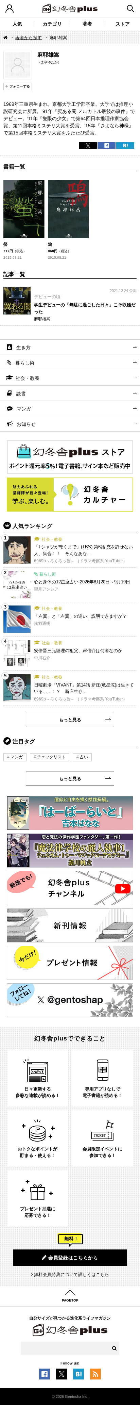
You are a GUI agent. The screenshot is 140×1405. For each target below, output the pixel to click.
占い (84, 757)
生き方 (23, 347)
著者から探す (28, 37)
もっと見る (70, 719)
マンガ (24, 408)
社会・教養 (27, 378)
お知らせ (26, 424)
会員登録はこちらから (73, 1257)
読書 (21, 393)
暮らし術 (24, 363)
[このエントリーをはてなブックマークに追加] (78, 1375)
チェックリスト (51, 757)
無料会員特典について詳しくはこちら (71, 1274)
